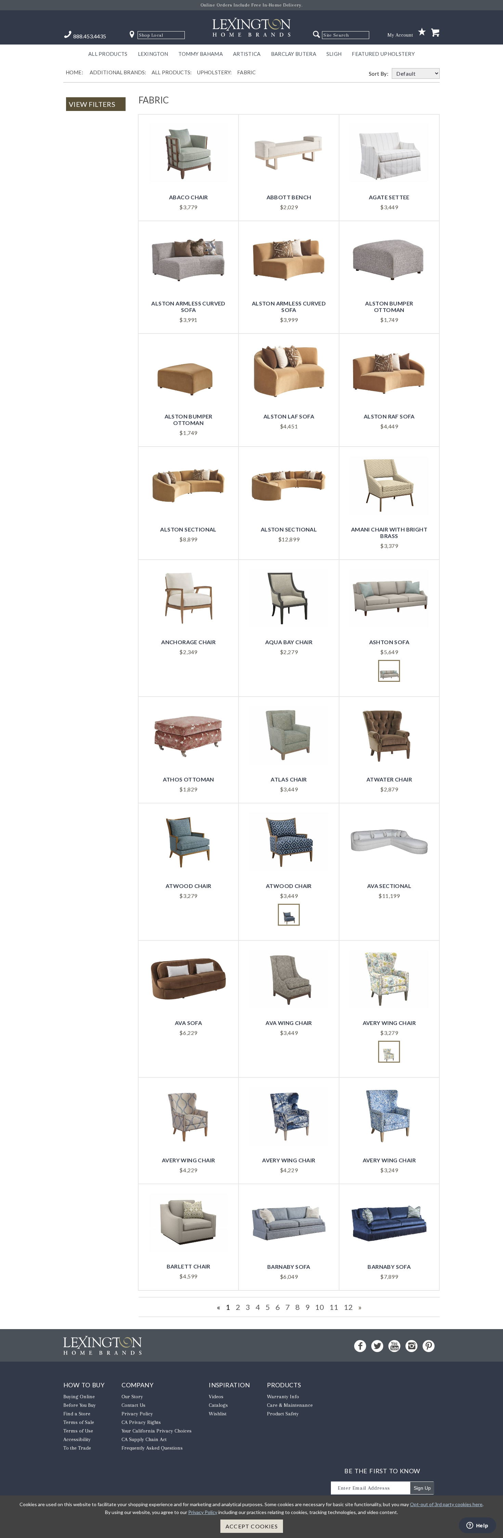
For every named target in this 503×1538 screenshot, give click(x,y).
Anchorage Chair (188, 642)
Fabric (246, 72)
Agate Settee (389, 197)
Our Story (132, 1396)
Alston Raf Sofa (389, 416)
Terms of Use (78, 1431)
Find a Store (76, 1414)
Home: (74, 72)
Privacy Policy (137, 1414)
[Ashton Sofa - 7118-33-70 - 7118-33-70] (389, 671)
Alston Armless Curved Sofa (188, 306)
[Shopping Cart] (435, 33)
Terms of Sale (78, 1422)
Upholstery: (214, 72)
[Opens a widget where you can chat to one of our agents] (477, 1526)
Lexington (153, 54)
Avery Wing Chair (389, 1023)
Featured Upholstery (383, 54)
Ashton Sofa (389, 642)
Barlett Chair (188, 1266)
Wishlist (218, 1414)
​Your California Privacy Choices (156, 1431)
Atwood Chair (188, 886)
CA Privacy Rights (141, 1422)
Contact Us (133, 1405)
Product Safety (283, 1414)
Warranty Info (283, 1396)
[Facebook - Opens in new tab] (360, 1346)
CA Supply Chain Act (144, 1439)
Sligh (334, 54)
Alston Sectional (188, 529)
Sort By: (380, 74)
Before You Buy (79, 1405)
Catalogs (218, 1405)
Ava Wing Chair (289, 1023)
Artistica (247, 54)
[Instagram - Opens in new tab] (411, 1346)
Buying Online (79, 1396)
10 (319, 1307)
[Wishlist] (421, 32)
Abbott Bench (289, 197)
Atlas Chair (289, 779)
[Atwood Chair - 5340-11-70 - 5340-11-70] (289, 915)
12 (348, 1307)
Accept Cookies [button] (251, 1526)
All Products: (172, 72)
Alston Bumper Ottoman (389, 306)
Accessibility (77, 1439)
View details (188, 145)
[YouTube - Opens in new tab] (394, 1346)
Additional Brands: (118, 72)
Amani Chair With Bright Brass (389, 532)
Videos (216, 1396)
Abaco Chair (188, 197)
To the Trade (77, 1448)
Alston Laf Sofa (288, 416)
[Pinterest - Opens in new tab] (429, 1346)
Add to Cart (188, 168)
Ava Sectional (389, 886)
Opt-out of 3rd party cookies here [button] (446, 1504)
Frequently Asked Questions (152, 1448)
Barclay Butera (293, 54)
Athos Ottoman (188, 779)
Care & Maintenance (290, 1405)
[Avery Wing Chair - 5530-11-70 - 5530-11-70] (389, 1052)
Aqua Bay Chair (289, 642)
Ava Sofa (188, 1023)
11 (334, 1307)
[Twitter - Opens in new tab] (377, 1346)
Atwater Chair (389, 779)
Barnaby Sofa (288, 1266)
